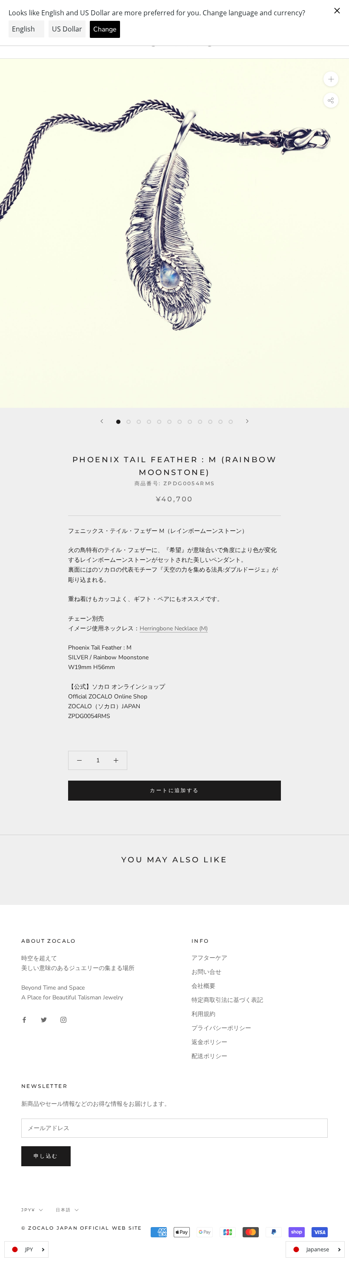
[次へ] (247, 421)
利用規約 (203, 1014)
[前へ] (101, 421)
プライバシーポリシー (221, 1028)
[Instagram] (63, 1019)
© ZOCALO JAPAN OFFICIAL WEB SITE (81, 1228)
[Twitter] (44, 1019)
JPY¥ (28, 1210)
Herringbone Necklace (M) (174, 628)
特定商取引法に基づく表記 (227, 1000)
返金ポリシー (209, 1042)
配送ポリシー (209, 1056)
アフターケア (209, 958)
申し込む (46, 1156)
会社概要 (203, 986)
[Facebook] (24, 1019)
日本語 (63, 1210)
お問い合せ (206, 972)
